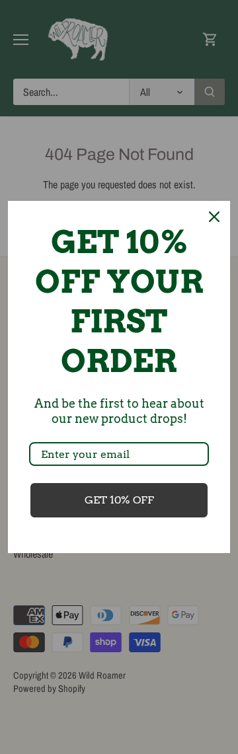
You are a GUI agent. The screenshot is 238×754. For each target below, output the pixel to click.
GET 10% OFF (119, 500)
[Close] (214, 217)
